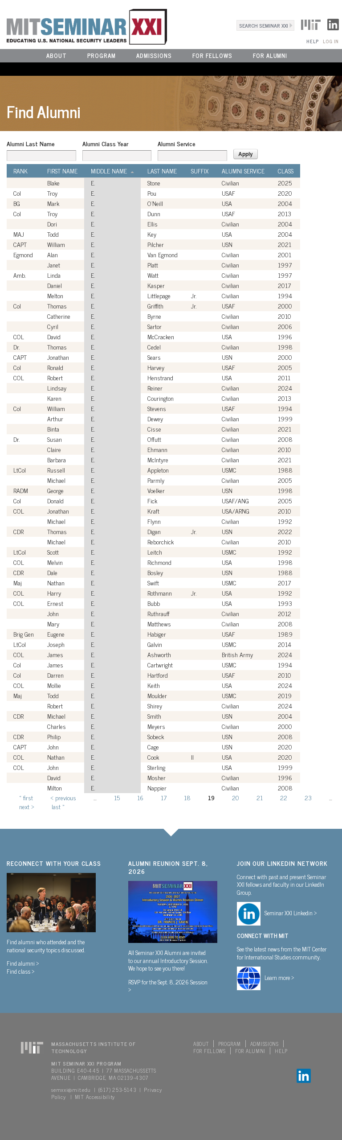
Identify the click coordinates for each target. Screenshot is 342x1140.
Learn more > (279, 977)
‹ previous (63, 797)
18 (187, 797)
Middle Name (109, 170)
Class (285, 170)
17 (164, 797)
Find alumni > (23, 963)
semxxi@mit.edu (71, 1089)
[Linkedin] (333, 23)
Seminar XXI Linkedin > (291, 913)
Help (312, 41)
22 (283, 797)
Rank (20, 170)
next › (26, 806)
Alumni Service (176, 143)
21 (259, 797)
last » (58, 806)
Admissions (154, 55)
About (56, 55)
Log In (330, 41)
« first (26, 797)
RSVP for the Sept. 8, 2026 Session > (168, 985)
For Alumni (270, 55)
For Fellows (212, 55)
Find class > (21, 971)
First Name (62, 170)
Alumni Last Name (31, 143)
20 (235, 797)
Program (101, 55)
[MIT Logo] (311, 23)
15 (117, 797)
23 (308, 797)
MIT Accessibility (95, 1096)
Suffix (199, 170)
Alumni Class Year (105, 143)
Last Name (162, 170)
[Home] (83, 25)
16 (140, 797)
